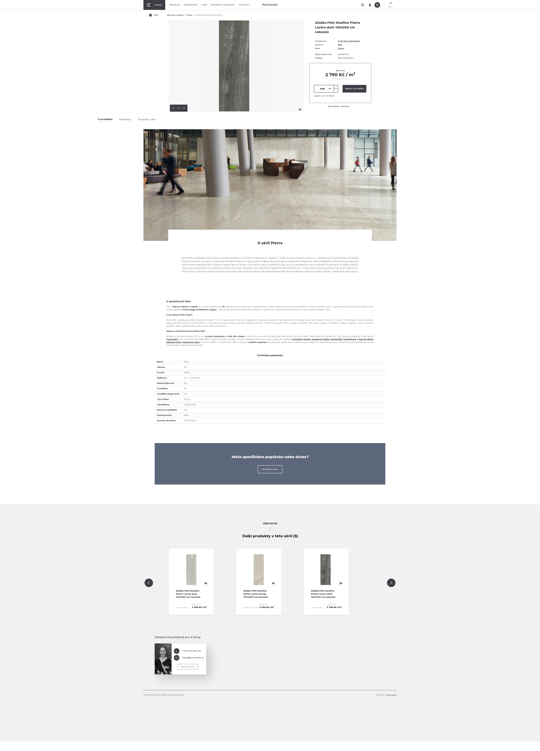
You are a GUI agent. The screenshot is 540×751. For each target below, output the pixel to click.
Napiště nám (270, 469)
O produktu (105, 119)
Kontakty (244, 5)
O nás (204, 5)
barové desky (366, 339)
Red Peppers (391, 695)
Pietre (190, 15)
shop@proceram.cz (193, 657)
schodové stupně (301, 339)
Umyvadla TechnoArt (223, 5)
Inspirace (174, 5)
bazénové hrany (191, 342)
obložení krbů (173, 342)
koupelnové (349, 339)
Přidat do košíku (354, 88)
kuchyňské (336, 339)
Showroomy (190, 5)
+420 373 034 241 (191, 650)
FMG (340, 45)
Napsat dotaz (188, 667)
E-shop (158, 5)
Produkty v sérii (146, 119)
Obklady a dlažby (175, 15)
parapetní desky (320, 339)
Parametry (125, 119)
